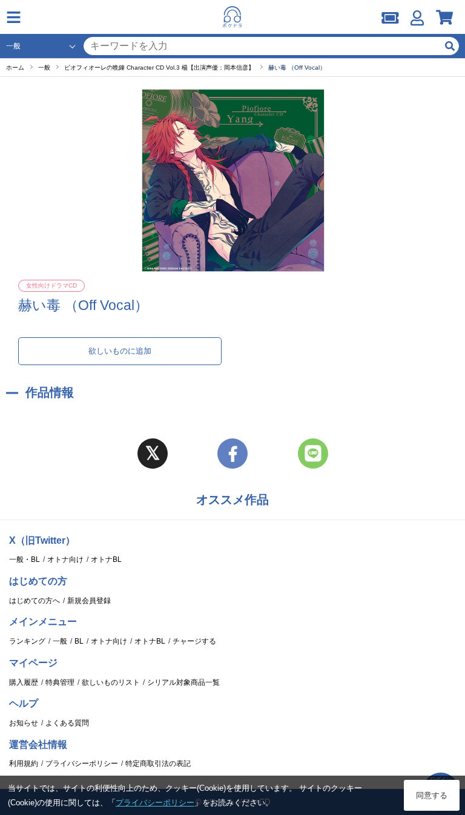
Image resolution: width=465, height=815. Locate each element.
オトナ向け (65, 559)
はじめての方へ (34, 600)
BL (79, 641)
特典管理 (59, 682)
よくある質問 (67, 723)
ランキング (27, 641)
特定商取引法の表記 (158, 763)
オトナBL (106, 559)
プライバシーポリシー (81, 763)
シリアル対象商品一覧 (183, 682)
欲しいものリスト (111, 682)
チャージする (194, 641)
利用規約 (23, 763)
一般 (60, 641)
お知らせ (23, 723)
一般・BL (24, 559)
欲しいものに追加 (119, 350)
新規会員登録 (89, 600)
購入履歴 (23, 682)
